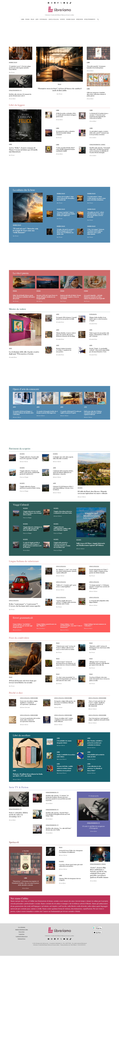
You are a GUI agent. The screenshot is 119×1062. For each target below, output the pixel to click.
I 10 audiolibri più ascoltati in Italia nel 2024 (95, 756)
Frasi (59, 84)
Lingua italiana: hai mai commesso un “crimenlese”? (95, 624)
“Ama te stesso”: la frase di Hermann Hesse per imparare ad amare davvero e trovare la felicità (66, 663)
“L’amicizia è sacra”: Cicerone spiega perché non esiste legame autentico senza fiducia (20, 67)
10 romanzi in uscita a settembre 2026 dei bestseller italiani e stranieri (65, 132)
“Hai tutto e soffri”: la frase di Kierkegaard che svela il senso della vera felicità (99, 647)
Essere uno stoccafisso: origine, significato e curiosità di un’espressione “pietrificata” (29, 702)
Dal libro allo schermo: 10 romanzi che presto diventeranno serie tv (20, 95)
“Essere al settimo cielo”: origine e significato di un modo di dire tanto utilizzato (63, 719)
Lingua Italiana (14, 600)
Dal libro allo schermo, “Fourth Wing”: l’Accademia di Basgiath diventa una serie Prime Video (58, 814)
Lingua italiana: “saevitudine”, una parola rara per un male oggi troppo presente (22, 625)
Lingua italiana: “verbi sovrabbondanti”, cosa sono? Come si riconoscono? (71, 625)
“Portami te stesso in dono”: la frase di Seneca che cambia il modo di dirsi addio (59, 89)
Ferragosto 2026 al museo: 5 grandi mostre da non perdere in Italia (66, 318)
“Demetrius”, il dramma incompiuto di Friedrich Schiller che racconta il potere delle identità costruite (25, 883)
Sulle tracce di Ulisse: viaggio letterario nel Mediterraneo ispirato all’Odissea (90, 544)
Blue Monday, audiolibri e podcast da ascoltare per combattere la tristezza (94, 743)
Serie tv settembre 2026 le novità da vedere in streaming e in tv (18, 814)
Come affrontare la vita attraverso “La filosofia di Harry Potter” (94, 768)
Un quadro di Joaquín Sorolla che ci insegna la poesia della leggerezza (47, 412)
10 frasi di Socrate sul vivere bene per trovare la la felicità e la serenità (23, 681)
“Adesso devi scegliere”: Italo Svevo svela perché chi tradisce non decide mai (65, 198)
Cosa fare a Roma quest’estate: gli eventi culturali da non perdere (70, 865)
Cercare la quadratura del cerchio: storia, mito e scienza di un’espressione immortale (30, 719)
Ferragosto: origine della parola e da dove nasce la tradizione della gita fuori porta (64, 702)
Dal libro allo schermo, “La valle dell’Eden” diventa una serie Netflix (58, 829)
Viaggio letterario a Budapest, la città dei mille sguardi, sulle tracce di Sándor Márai (32, 528)
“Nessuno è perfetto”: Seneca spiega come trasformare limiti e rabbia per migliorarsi (66, 213)
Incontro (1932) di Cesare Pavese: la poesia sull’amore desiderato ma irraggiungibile (47, 297)
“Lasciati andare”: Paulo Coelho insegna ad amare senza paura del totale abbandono (96, 198)
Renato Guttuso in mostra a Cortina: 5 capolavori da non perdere (63, 350)
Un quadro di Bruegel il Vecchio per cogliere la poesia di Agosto (70, 412)
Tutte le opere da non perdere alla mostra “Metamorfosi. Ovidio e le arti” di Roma (99, 334)
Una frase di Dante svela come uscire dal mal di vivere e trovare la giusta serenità (99, 678)
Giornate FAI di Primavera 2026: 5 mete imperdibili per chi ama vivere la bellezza (63, 488)
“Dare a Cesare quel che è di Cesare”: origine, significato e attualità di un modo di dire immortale (97, 703)
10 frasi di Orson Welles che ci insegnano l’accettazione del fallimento (71, 851)
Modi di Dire (34, 698)
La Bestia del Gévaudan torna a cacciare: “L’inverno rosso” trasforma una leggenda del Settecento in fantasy (99, 116)
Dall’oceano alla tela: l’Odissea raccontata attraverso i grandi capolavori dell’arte (93, 412)
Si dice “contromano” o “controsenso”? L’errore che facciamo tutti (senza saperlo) (24, 605)
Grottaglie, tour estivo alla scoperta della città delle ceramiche (63, 457)
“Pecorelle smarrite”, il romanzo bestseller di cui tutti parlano (96, 67)
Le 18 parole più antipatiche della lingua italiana (99, 601)
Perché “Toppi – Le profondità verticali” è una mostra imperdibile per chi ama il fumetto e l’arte (99, 350)
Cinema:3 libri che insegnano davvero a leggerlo (70, 879)
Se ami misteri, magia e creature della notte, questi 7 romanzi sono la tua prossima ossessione (99, 132)
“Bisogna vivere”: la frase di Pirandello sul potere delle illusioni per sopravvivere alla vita (99, 663)
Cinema (103, 144)
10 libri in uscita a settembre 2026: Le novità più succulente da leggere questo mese (66, 115)
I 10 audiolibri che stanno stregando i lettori (64, 742)
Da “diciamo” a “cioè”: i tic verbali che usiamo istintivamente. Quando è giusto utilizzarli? (66, 571)
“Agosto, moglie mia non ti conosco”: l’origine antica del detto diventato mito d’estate (66, 602)
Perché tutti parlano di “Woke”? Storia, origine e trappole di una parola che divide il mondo (98, 571)
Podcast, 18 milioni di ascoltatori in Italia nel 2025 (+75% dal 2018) (28, 775)
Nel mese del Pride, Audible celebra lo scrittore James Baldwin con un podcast (65, 768)
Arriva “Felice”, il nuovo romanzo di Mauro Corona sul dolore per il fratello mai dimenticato (23, 150)
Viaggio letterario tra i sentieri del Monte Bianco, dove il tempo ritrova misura (32, 513)
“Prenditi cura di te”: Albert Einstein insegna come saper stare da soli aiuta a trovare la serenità (95, 214)
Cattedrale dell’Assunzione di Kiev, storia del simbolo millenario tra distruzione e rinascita (63, 472)
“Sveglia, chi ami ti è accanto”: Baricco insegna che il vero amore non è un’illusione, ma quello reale (65, 232)
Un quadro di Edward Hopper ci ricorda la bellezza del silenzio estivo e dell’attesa (23, 412)
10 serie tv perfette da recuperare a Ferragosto (93, 827)
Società (22, 454)
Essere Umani (13, 62)
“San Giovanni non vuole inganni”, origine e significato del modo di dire (99, 719)
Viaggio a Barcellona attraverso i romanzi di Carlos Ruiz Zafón (63, 512)
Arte (10, 348)
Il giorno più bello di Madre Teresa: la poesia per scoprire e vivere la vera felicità (70, 297)
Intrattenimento (14, 90)
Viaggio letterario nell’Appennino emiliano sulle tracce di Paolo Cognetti (62, 528)
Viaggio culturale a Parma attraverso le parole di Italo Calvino (30, 487)
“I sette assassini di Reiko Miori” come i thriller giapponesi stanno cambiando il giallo (65, 149)
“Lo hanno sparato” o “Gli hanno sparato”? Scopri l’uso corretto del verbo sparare (99, 586)
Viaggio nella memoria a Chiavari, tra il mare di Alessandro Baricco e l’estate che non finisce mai (62, 545)
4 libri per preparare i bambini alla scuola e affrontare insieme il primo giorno (96, 94)
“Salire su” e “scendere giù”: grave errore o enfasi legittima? (66, 585)
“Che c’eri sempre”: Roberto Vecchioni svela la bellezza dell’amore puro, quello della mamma (95, 232)
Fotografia (93, 314)
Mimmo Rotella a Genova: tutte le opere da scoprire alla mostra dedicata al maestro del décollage (66, 334)
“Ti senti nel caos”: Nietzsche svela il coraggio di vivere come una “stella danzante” (25, 230)
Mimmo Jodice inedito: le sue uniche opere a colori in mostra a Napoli (98, 319)
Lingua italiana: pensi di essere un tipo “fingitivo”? (46, 624)
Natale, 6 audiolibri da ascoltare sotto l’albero (66, 756)
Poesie (15, 291)
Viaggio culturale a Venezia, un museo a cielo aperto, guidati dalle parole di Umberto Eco (29, 472)
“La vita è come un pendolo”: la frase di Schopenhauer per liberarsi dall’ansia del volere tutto (66, 678)
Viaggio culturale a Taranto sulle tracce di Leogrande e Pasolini (29, 457)
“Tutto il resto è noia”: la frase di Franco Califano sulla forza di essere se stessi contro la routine (65, 647)
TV (21, 90)
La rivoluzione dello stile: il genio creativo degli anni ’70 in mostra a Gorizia (24, 353)
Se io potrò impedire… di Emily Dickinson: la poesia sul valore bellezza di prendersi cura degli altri (94, 297)
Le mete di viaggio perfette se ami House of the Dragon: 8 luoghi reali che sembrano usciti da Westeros (32, 545)
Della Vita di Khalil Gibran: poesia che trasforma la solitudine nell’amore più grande (24, 297)
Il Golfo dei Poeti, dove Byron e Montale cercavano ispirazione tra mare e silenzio (92, 492)
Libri (88, 62)
